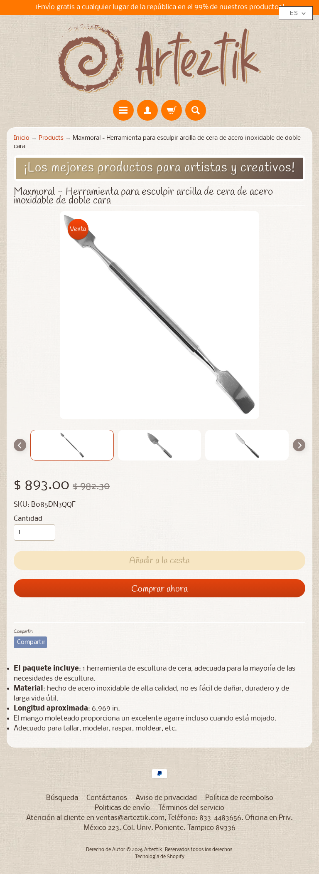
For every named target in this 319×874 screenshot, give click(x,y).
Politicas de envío (122, 808)
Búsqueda (62, 798)
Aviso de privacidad (166, 798)
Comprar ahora (159, 589)
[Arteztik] (159, 59)
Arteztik (153, 849)
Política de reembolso (239, 798)
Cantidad (28, 519)
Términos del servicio (191, 808)
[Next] (299, 445)
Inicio (21, 138)
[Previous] (20, 445)
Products (51, 138)
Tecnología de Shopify (159, 856)
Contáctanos (106, 798)
